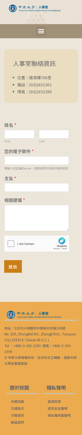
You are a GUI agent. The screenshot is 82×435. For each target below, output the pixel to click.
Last (42, 141)
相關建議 (14, 200)
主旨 (10, 178)
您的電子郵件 (19, 151)
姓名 (10, 125)
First (7, 141)
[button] (41, 31)
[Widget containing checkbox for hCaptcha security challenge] (36, 243)
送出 (13, 266)
